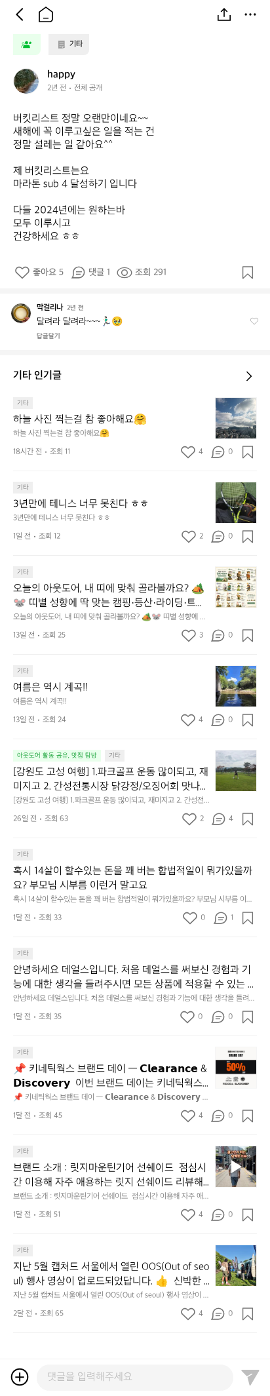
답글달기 (48, 336)
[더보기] (250, 14)
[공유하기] (224, 14)
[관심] (248, 272)
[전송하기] (250, 1377)
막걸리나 (50, 308)
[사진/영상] (19, 1377)
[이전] (19, 14)
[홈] (45, 14)
